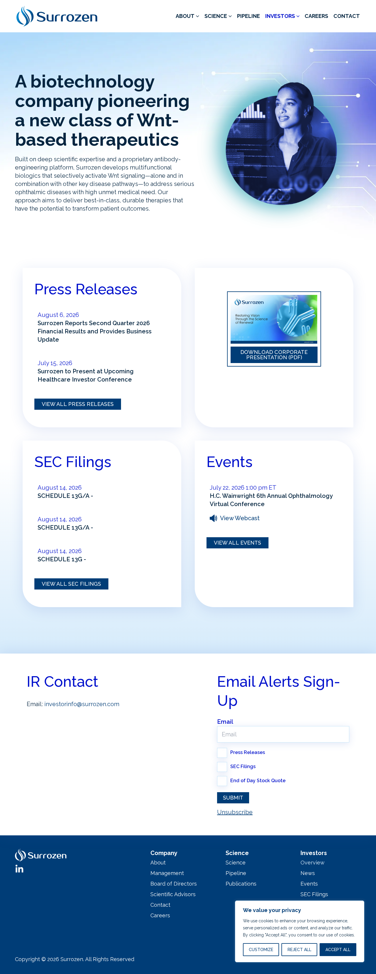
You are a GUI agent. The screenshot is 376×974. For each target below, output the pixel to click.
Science (215, 16)
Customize (261, 949)
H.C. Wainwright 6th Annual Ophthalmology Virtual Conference (271, 500)
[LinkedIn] (19, 869)
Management (167, 873)
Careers (316, 16)
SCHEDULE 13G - (62, 559)
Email (225, 722)
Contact (346, 16)
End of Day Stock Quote (258, 780)
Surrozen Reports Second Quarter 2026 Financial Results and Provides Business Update (95, 331)
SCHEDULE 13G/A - (65, 495)
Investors (280, 16)
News (308, 873)
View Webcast (240, 518)
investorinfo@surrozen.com (81, 704)
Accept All (337, 949)
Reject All (299, 949)
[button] (196, 16)
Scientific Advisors (173, 894)
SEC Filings (243, 766)
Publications (241, 884)
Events (309, 884)
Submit (233, 798)
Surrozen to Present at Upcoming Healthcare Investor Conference (86, 375)
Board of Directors (173, 884)
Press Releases (247, 752)
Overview (313, 862)
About (185, 16)
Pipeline (248, 16)
